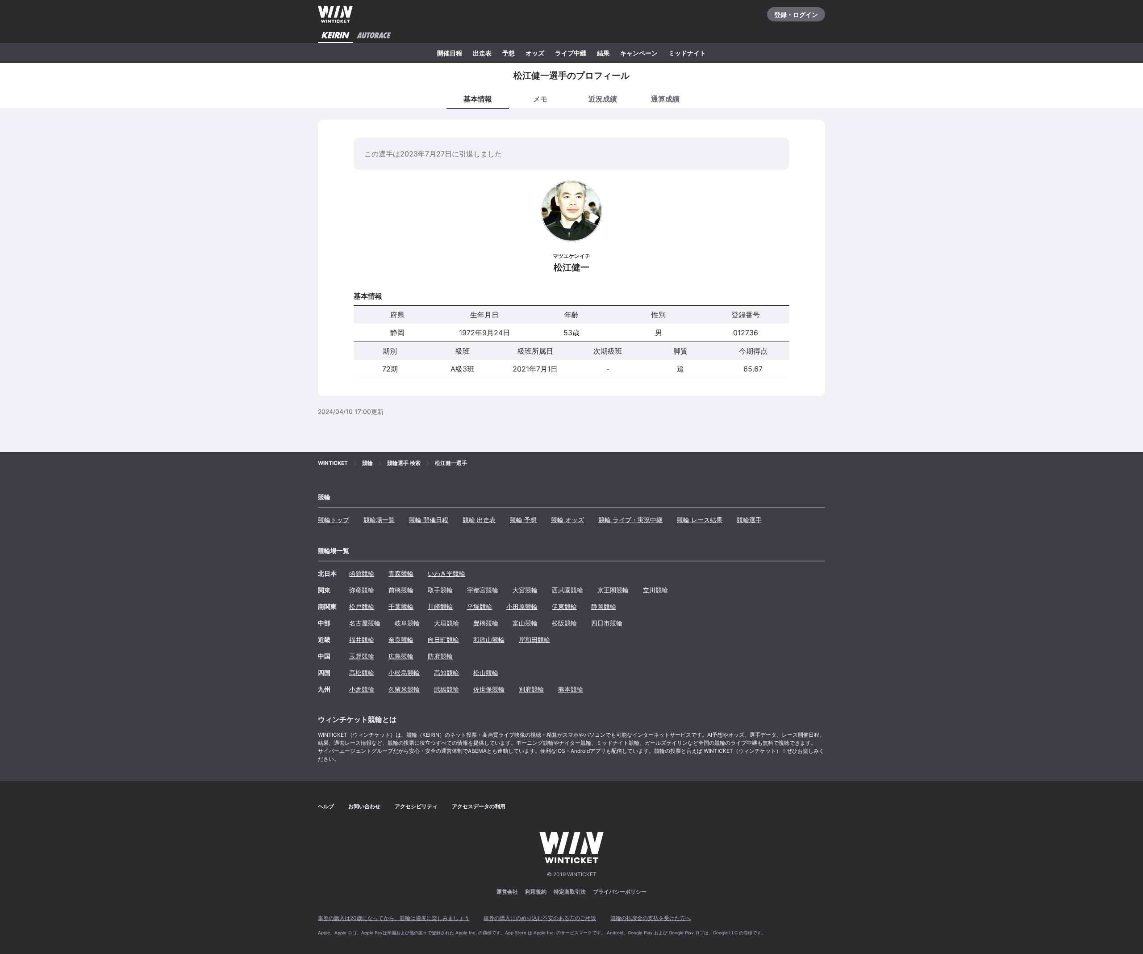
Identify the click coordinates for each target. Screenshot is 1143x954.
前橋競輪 (400, 590)
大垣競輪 (446, 623)
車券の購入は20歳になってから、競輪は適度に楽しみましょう (393, 918)
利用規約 (535, 891)
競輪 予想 (523, 519)
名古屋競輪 (364, 623)
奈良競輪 (400, 639)
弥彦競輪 (361, 590)
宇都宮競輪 (482, 590)
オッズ (535, 53)
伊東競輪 (564, 606)
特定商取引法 (570, 891)
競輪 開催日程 (428, 519)
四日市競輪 (606, 623)
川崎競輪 (440, 606)
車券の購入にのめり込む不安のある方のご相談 (540, 918)
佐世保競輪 (489, 689)
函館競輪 (361, 573)
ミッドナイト (687, 53)
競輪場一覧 (379, 519)
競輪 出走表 (479, 519)
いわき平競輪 (446, 573)
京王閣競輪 (613, 590)
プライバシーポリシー (620, 891)
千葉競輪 (400, 606)
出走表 (482, 53)
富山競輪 (525, 623)
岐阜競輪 (407, 623)
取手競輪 (440, 590)
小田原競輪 (522, 606)
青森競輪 (400, 573)
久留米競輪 (404, 689)
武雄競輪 (446, 689)
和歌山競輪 (489, 639)
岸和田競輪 (534, 639)
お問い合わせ (364, 806)
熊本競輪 (570, 689)
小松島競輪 (404, 672)
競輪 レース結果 (699, 519)
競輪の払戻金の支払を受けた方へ (650, 918)
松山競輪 (485, 672)
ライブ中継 (570, 53)
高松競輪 (361, 672)
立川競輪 (655, 590)
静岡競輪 (603, 606)
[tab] (540, 98)
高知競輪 (446, 672)
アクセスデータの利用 (478, 806)
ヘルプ (326, 806)
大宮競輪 (525, 590)
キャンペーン (639, 53)
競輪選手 (749, 519)
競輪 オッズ (567, 519)
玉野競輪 (361, 656)
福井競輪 (361, 639)
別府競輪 (531, 689)
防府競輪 (440, 656)
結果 (603, 53)
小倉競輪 (361, 689)
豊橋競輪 (485, 623)
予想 (508, 53)
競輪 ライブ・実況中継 (630, 519)
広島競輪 (400, 656)
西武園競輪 (567, 590)
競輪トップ (333, 519)
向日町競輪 (443, 639)
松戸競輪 (361, 606)
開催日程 (449, 53)
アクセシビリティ (416, 806)
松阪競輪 (564, 623)
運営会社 (507, 891)
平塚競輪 (479, 606)
